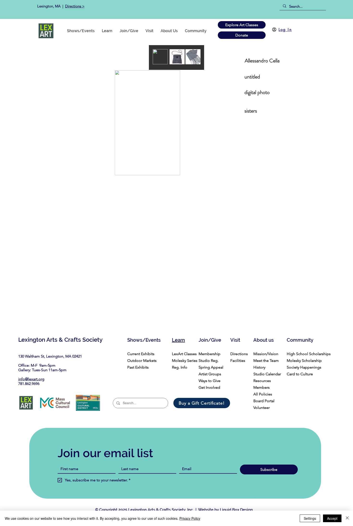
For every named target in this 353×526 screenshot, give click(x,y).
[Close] (347, 518)
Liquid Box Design (236, 510)
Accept (332, 518)
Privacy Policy (189, 518)
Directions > (75, 6)
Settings (310, 518)
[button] (195, 31)
